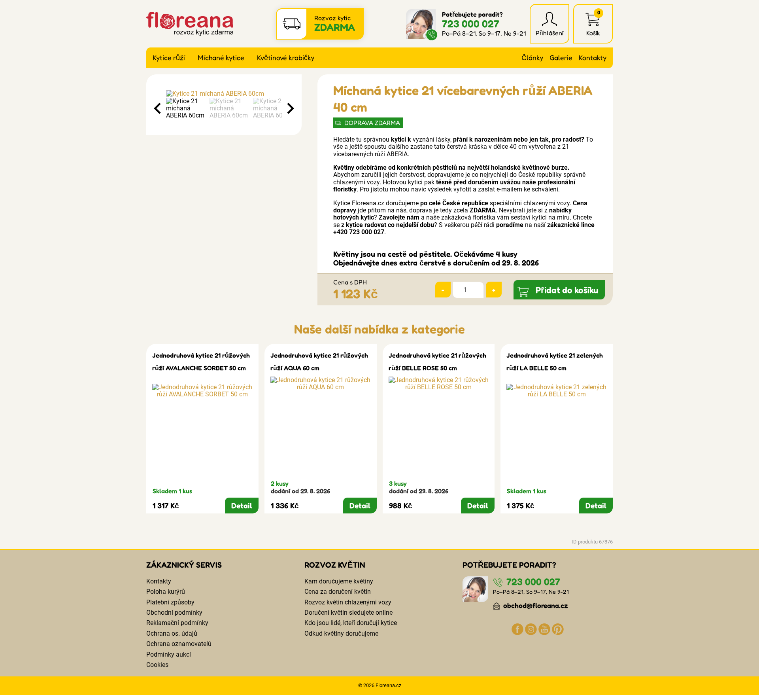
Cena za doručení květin (337, 591)
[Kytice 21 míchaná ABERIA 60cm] (224, 93)
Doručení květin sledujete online (348, 612)
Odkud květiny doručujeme (341, 633)
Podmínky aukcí (168, 654)
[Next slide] (290, 108)
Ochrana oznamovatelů (178, 644)
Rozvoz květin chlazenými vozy (347, 602)
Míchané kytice (221, 57)
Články (532, 57)
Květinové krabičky (285, 57)
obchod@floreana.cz (535, 605)
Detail (241, 505)
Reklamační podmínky (177, 623)
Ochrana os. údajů (171, 633)
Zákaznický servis (184, 565)
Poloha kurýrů (165, 591)
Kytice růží (169, 57)
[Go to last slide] (158, 108)
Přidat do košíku (567, 289)
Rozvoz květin (334, 565)
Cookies (157, 664)
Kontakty (592, 57)
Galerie (560, 57)
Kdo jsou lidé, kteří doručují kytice (350, 623)
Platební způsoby (170, 602)
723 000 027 (470, 23)
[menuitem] (186, 108)
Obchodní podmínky (174, 612)
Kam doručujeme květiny (338, 581)
